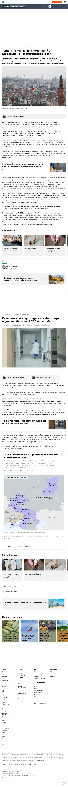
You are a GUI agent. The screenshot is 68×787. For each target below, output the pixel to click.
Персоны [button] (14, 586)
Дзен (19, 679)
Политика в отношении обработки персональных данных (18, 775)
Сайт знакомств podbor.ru (40, 696)
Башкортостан (5, 711)
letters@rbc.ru (40, 760)
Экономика (5, 674)
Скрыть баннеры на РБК (22, 686)
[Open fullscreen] (62, 454)
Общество (4, 676)
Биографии (5, 686)
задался (46, 144)
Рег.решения (37, 692)
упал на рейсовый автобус (37, 437)
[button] (12, 245)
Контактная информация (40, 674)
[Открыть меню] (65, 2)
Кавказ (3, 736)
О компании (37, 672)
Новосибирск (5, 706)
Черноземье (5, 734)
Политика (4, 170)
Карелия (4, 738)
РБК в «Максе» (9, 230)
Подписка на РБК (21, 690)
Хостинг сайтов (38, 690)
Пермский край (6, 726)
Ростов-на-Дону (6, 728)
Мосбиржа (17, 764)
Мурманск (4, 741)
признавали (22, 206)
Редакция (36, 676)
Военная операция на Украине (10, 47)
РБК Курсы (36, 701)
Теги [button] (9, 262)
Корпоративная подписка (22, 693)
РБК (3, 428)
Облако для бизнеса (39, 684)
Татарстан (4, 730)
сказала (31, 224)
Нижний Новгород (4, 723)
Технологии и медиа (5, 681)
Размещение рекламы (39, 678)
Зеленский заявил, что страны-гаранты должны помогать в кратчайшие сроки (22, 165)
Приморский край (5, 743)
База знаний (5, 688)
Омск (3, 709)
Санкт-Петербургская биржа (28, 764)
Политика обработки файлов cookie (12, 777)
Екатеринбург (5, 704)
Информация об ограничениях (10, 769)
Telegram (20, 677)
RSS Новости (21, 701)
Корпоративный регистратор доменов (41, 687)
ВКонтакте (20, 673)
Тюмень (4, 732)
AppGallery (53, 676)
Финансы (4, 684)
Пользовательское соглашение (10, 773)
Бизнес (4, 678)
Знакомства (37, 694)
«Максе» (29, 546)
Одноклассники (22, 675)
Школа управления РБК (40, 703)
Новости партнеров (12, 617)
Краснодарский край (6, 719)
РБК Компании (37, 699)
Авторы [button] (4, 262)
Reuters (48, 224)
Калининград (5, 716)
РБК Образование (5, 691)
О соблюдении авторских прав (10, 771)
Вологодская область (5, 713)
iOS (51, 672)
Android (52, 674)
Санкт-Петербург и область (5, 701)
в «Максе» (14, 387)
